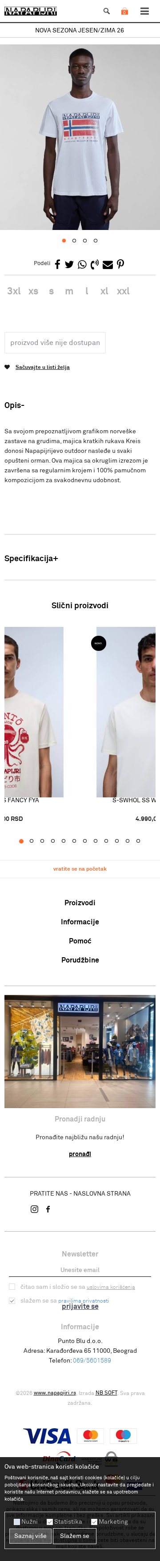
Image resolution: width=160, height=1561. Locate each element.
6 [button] (79, 841)
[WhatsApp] (82, 265)
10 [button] (121, 841)
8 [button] (100, 841)
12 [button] (143, 841)
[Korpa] (124, 20)
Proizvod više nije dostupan (55, 342)
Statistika (68, 1522)
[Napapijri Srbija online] (30, 11)
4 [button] (57, 841)
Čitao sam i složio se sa (77, 1287)
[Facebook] (57, 265)
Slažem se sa (64, 1301)
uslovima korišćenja (111, 1287)
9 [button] (111, 841)
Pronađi (80, 1154)
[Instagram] (35, 1209)
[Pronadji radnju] (80, 1051)
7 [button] (89, 841)
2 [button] (36, 841)
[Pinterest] (120, 265)
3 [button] (47, 841)
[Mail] (108, 265)
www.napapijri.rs (55, 1393)
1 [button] (25, 841)
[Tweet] (69, 265)
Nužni (29, 1522)
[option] (80, 31)
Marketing (113, 1522)
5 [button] (68, 841)
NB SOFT (106, 1393)
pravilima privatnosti (83, 1301)
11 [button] (132, 841)
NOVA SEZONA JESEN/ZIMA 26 (79, 31)
